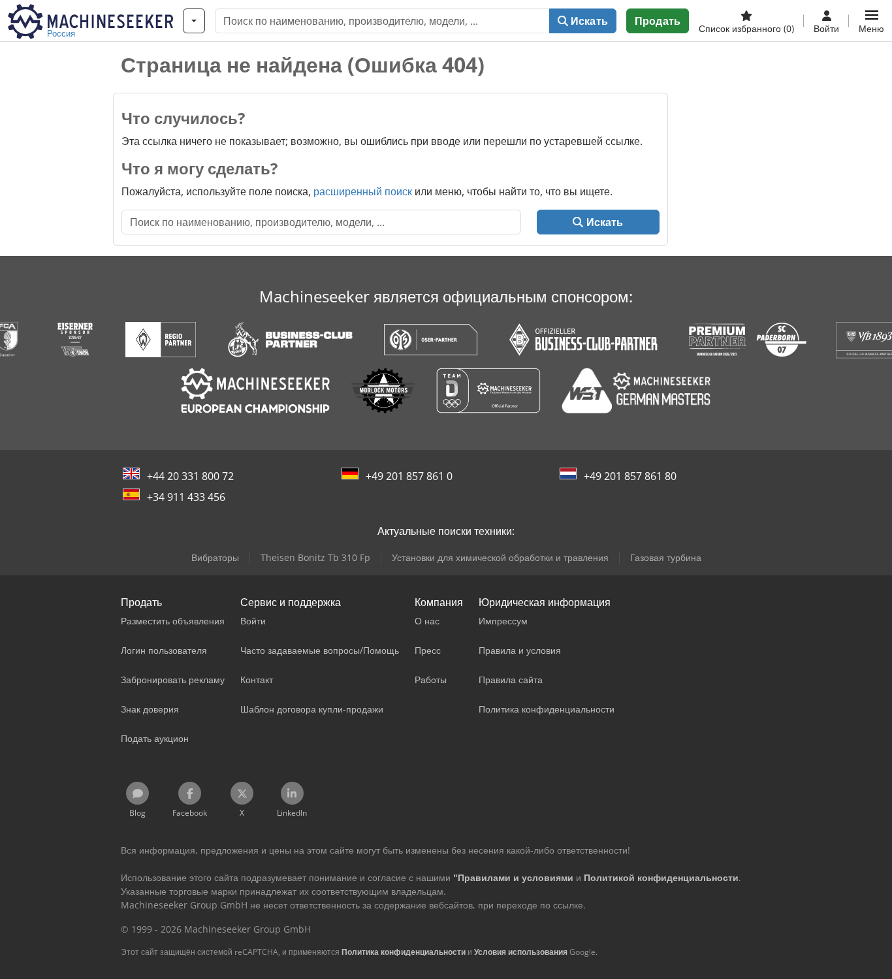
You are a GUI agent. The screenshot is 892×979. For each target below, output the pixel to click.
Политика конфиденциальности (404, 951)
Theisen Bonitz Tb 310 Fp (315, 557)
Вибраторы (215, 557)
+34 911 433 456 (186, 497)
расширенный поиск (362, 191)
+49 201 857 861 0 (409, 476)
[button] (871, 20)
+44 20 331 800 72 (190, 476)
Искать (588, 21)
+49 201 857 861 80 (630, 476)
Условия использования (520, 951)
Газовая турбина (665, 557)
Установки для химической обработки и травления (500, 557)
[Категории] (194, 20)
